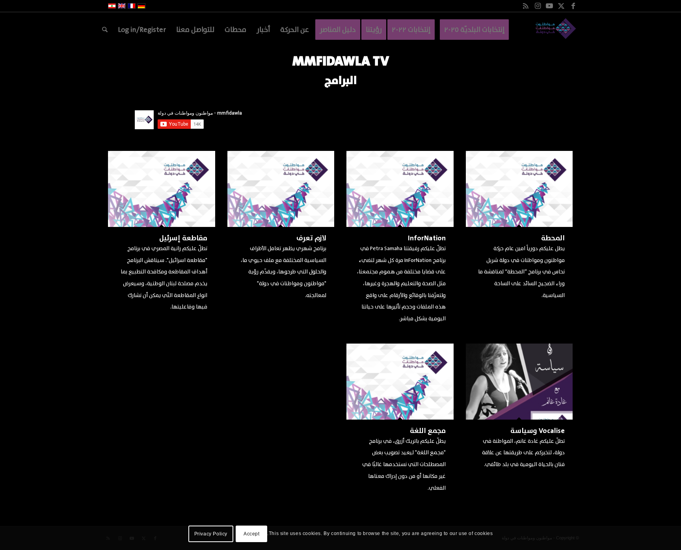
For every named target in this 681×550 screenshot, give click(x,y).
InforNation (427, 238)
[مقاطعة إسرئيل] (161, 189)
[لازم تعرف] (281, 189)
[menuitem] (474, 29)
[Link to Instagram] (537, 6)
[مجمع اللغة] (400, 382)
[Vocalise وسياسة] (519, 382)
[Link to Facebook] (573, 6)
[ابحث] (105, 29)
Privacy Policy (210, 534)
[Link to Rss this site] (526, 6)
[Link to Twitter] (561, 6)
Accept (252, 534)
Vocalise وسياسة (537, 431)
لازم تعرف (311, 238)
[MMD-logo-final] (554, 29)
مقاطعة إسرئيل (183, 238)
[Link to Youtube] (549, 6)
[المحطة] (519, 189)
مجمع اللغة (428, 431)
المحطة (553, 238)
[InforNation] (400, 189)
